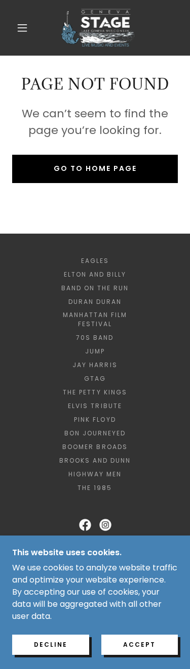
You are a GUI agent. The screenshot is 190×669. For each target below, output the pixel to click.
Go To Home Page (95, 168)
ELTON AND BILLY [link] (95, 274)
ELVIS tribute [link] (95, 406)
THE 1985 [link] (95, 487)
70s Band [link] (94, 337)
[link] (97, 28)
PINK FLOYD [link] (95, 419)
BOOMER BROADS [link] (94, 446)
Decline (50, 644)
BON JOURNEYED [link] (95, 433)
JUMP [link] (95, 351)
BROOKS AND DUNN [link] (95, 460)
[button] (22, 28)
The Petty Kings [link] (95, 392)
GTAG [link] (95, 378)
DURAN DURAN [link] (95, 301)
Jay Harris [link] (94, 365)
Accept (139, 644)
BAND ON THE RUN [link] (95, 288)
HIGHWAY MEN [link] (95, 474)
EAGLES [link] (95, 260)
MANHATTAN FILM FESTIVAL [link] (95, 319)
